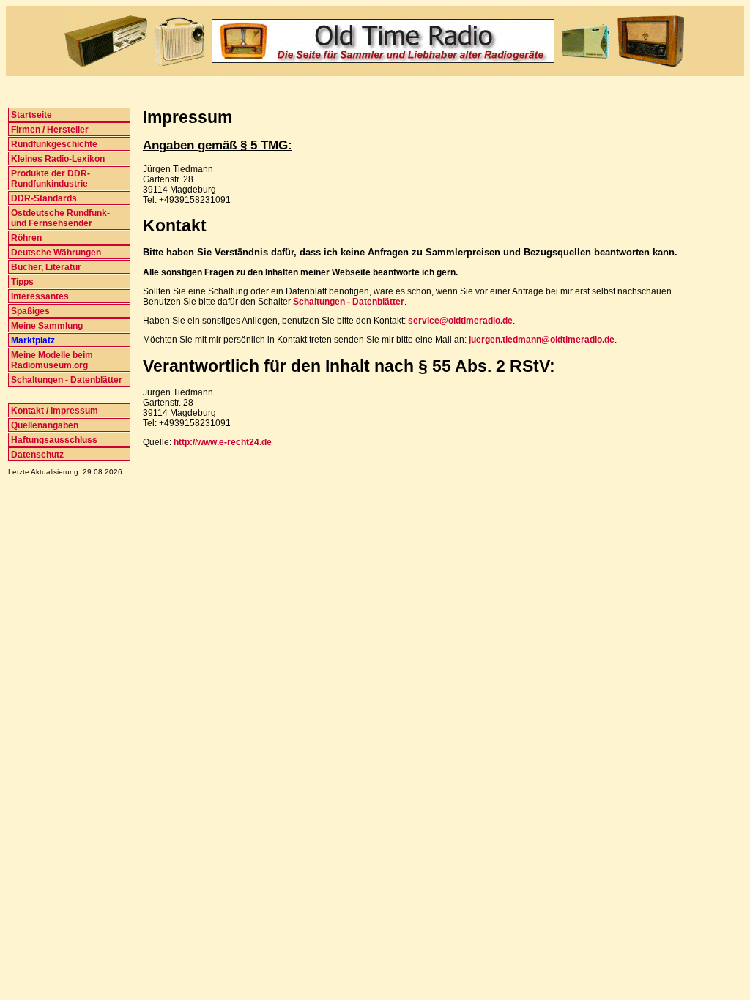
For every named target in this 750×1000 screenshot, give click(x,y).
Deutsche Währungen (55, 252)
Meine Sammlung (46, 326)
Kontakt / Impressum (53, 411)
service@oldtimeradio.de (460, 321)
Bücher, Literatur (45, 267)
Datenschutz (36, 454)
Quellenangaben (43, 425)
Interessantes (39, 296)
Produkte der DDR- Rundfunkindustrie (49, 178)
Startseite (30, 115)
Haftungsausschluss (53, 440)
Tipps (21, 282)
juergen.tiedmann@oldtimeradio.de (542, 340)
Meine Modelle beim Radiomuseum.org (51, 360)
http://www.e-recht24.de (223, 442)
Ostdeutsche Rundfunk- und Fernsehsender (59, 218)
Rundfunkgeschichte (53, 144)
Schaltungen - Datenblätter (65, 380)
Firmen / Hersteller (49, 129)
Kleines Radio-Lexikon (57, 159)
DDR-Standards (43, 198)
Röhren (25, 238)
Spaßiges (29, 311)
